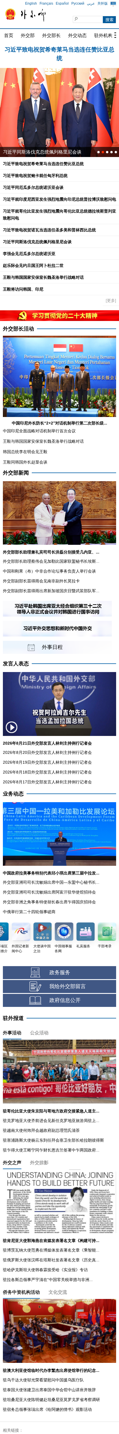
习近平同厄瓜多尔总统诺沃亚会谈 (33, 187)
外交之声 (12, 1162)
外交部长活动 (18, 329)
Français (46, 3)
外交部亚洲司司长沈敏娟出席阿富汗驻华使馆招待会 (49, 892)
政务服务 (59, 972)
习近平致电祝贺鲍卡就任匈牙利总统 (59, 49)
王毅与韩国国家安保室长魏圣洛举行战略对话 (43, 277)
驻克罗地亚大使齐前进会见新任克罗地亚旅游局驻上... (51, 1120)
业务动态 (13, 794)
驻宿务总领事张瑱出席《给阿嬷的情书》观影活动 (47, 1409)
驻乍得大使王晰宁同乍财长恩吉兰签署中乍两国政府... (51, 1150)
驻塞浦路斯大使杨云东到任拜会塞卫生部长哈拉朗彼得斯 (53, 1140)
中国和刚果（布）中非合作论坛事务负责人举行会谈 (49, 571)
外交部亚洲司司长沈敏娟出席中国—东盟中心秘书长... (51, 882)
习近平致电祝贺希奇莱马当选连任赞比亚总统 (43, 163)
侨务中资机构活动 (21, 1292)
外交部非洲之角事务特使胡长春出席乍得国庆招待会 (49, 902)
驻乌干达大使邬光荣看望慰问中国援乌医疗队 (43, 1380)
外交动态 (77, 35)
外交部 (28, 35)
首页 (8, 35)
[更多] (111, 300)
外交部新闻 (16, 473)
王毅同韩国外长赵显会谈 (25, 462)
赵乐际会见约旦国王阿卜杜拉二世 (33, 265)
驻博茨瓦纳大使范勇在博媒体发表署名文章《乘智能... (51, 1250)
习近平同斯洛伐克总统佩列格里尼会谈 (37, 241)
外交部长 (51, 35)
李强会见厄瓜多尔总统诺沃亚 (29, 253)
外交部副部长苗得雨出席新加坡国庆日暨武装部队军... (51, 590)
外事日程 (52, 647)
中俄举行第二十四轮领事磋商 (29, 911)
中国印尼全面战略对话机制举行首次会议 (39, 431)
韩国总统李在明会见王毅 (25, 451)
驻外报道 (13, 1018)
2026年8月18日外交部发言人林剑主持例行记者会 (47, 772)
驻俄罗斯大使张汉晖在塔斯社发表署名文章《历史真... (51, 1260)
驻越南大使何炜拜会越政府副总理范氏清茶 (41, 1130)
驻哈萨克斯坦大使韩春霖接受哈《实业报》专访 (45, 1269)
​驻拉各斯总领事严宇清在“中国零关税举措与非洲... (48, 1279)
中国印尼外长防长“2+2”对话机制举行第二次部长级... (59, 423)
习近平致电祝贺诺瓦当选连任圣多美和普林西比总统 (49, 230)
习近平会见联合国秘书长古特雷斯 (37, 152)
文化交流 (58, 1292)
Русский (77, 3)
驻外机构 (103, 35)
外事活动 (12, 1032)
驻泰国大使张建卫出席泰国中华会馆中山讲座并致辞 (49, 1389)
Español (62, 3)
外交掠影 (39, 1162)
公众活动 (39, 1032)
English (31, 3)
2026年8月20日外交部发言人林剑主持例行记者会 (47, 752)
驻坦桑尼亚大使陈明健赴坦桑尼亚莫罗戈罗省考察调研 (51, 1399)
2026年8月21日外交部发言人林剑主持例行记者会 (47, 743)
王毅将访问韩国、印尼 (23, 289)
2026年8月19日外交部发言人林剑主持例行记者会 (47, 762)
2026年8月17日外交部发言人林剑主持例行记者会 (47, 782)
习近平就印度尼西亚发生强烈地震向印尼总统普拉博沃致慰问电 (59, 199)
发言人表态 (16, 664)
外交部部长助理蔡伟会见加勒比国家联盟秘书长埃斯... (51, 561)
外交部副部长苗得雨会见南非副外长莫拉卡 (41, 581)
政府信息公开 (65, 1000)
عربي (91, 3)
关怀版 (102, 3)
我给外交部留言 (67, 986)
